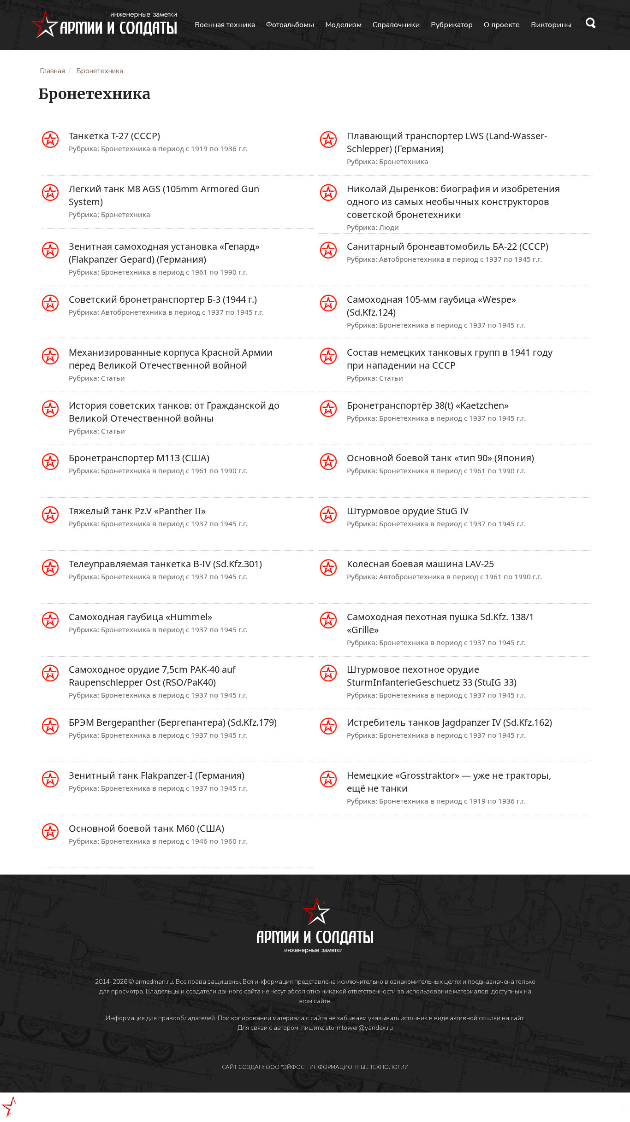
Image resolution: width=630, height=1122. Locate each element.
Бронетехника (403, 161)
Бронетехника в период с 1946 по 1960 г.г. (174, 841)
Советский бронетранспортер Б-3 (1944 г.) (163, 299)
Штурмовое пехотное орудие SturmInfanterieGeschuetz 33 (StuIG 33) (432, 675)
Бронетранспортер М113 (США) (139, 458)
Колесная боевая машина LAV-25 (420, 564)
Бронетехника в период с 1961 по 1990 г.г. (174, 271)
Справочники (396, 25)
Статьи (113, 377)
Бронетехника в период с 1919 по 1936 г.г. (174, 148)
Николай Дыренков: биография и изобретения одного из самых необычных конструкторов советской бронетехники (453, 201)
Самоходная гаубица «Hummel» (140, 617)
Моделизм (343, 25)
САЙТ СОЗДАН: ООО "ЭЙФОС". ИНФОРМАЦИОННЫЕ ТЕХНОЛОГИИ (315, 1067)
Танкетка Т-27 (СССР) (114, 135)
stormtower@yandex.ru (359, 1027)
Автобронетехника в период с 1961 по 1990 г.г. (460, 576)
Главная (52, 71)
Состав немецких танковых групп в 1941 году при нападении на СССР (450, 358)
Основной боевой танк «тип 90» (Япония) (440, 458)
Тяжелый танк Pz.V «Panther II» (137, 511)
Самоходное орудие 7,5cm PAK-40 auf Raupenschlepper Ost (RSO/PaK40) (152, 675)
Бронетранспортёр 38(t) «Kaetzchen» (428, 405)
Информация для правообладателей (160, 1018)
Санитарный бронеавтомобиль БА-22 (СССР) (447, 246)
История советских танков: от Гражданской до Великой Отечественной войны (174, 411)
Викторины (551, 25)
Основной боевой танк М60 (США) (146, 828)
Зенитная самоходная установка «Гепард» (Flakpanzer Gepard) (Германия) (164, 252)
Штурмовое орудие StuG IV (408, 511)
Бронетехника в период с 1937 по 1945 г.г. (452, 324)
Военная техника (225, 25)
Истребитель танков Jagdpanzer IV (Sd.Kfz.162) (449, 722)
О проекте (502, 25)
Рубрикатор (452, 25)
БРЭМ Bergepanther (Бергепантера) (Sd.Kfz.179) (173, 722)
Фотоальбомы (290, 25)
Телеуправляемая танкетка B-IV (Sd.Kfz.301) (165, 564)
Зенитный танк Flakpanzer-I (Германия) (156, 775)
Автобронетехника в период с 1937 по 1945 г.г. (460, 259)
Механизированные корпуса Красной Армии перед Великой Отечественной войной (171, 358)
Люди (389, 227)
